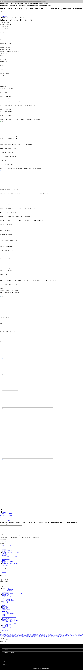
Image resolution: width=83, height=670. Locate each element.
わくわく (38, 634)
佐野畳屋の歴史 (10, 613)
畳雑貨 (29, 636)
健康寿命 (23, 635)
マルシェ (77, 634)
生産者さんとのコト (7, 615)
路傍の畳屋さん (54, 636)
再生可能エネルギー (30, 635)
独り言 (4, 611)
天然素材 (40, 635)
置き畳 (33, 636)
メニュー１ (5, 655)
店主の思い (4, 16)
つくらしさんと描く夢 (7, 596)
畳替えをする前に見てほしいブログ (10, 620)
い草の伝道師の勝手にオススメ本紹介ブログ (12, 593)
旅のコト (4, 608)
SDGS (2, 634)
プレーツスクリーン (71, 634)
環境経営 (77, 635)
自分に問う (5, 626)
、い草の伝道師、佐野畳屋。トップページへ (14, 520)
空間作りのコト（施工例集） (9, 623)
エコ (47, 634)
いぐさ (6, 634)
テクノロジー (5, 601)
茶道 (48, 636)
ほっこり (33, 634)
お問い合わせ (6, 664)
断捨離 (49, 635)
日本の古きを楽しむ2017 (5, 517)
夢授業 (4, 605)
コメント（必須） (3, 524)
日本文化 (53, 635)
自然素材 (41, 636)
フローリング (64, 634)
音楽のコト (5, 630)
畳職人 (25, 636)
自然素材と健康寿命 (9, 621)
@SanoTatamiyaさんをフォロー (8, 513)
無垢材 (64, 635)
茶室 (45, 636)
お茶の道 (5, 595)
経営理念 (5, 625)
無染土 (68, 635)
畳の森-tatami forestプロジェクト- (9, 617)
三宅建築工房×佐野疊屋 (10, 600)
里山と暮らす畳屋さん (10, 590)
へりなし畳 (28, 634)
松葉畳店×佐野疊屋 (6, 609)
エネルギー (51, 634)
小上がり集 (5, 607)
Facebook (4, 541)
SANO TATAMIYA (5, 1)
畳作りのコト (5, 618)
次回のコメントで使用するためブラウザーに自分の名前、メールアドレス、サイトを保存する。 (20, 537)
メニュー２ (5, 658)
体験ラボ (15, 635)
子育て (45, 635)
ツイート (4, 512)
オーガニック (58, 634)
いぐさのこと (5, 588)
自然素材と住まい (6, 627)
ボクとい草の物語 (9, 589)
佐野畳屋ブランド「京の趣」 (9, 649)
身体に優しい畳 (60, 636)
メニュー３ (5, 661)
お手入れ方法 (8, 624)
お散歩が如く (5, 594)
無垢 (60, 635)
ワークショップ (8, 599)
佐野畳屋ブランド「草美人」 (9, 652)
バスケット (5, 602)
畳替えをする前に (19, 636)
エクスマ (43, 634)
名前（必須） (2, 534)
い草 (9, 634)
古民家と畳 (5, 603)
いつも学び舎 (5, 592)
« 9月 (1, 584)
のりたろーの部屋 (21, 634)
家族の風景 (5, 606)
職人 (37, 636)
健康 (19, 635)
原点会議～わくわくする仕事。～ (7, 515)
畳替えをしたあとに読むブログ (9, 619)
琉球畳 (4, 614)
